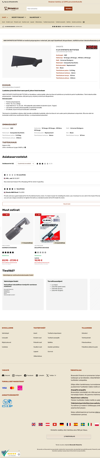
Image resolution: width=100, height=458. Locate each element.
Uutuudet (5, 338)
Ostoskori (85, 333)
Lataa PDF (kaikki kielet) (58, 286)
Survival (50, 351)
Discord (7, 375)
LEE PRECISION (38, 245)
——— (83, 21)
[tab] (18, 275)
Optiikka (69, 22)
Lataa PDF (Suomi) (57, 288)
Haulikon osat (25, 22)
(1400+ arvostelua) (71, 26)
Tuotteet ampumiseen (48, 22)
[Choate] (91, 47)
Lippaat (32, 22)
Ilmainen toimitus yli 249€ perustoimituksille (65, 2)
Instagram (18, 375)
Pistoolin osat (17, 22)
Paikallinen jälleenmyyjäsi (90, 347)
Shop (4, 17)
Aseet (3, 22)
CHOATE (59, 46)
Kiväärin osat (9, 22)
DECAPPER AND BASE (41, 248)
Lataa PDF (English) (57, 290)
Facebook (30, 375)
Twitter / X (53, 375)
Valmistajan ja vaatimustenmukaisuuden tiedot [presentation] (18, 275)
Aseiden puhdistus (77, 22)
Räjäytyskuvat (18, 17)
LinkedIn (41, 375)
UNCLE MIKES (6, 245)
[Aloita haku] (68, 9)
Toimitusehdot (86, 338)
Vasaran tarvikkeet (6, 264)
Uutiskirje (5, 347)
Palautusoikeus (86, 342)
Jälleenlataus (38, 22)
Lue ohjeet (55, 285)
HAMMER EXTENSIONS (9, 248)
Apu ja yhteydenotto (11, 2)
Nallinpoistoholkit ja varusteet (41, 264)
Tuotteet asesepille (60, 22)
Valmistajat (34, 17)
